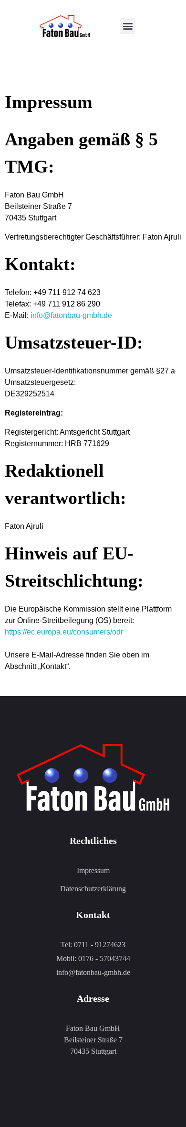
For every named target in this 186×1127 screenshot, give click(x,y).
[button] (127, 26)
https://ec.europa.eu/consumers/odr (64, 632)
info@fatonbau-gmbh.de (71, 315)
